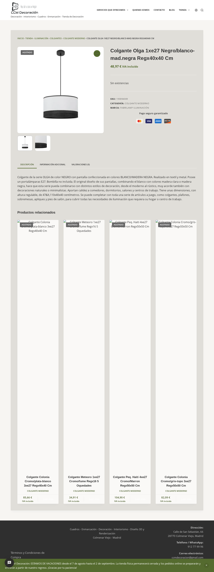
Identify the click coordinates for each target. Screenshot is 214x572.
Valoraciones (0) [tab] (81, 164)
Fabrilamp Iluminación (134, 107)
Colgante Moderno (74, 38)
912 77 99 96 (195, 546)
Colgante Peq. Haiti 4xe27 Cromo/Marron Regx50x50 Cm (130, 481)
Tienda (182, 10)
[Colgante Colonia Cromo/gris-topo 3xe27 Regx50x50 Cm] (176, 345)
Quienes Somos (140, 10)
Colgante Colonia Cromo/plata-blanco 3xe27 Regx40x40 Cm (38, 481)
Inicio (20, 38)
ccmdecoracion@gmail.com (187, 557)
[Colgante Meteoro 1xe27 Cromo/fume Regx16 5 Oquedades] (84, 345)
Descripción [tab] (27, 164)
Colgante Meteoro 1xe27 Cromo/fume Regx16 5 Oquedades (84, 481)
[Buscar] (202, 10)
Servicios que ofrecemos (111, 10)
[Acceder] (196, 10)
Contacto (159, 10)
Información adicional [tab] (53, 164)
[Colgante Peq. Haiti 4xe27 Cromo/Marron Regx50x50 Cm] (130, 345)
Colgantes (56, 38)
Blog (172, 10)
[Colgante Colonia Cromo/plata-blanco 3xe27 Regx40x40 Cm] (38, 345)
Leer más (48, 499)
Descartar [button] (206, 565)
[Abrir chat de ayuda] (9, 562)
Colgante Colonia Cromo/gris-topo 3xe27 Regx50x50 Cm (176, 481)
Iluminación (41, 38)
